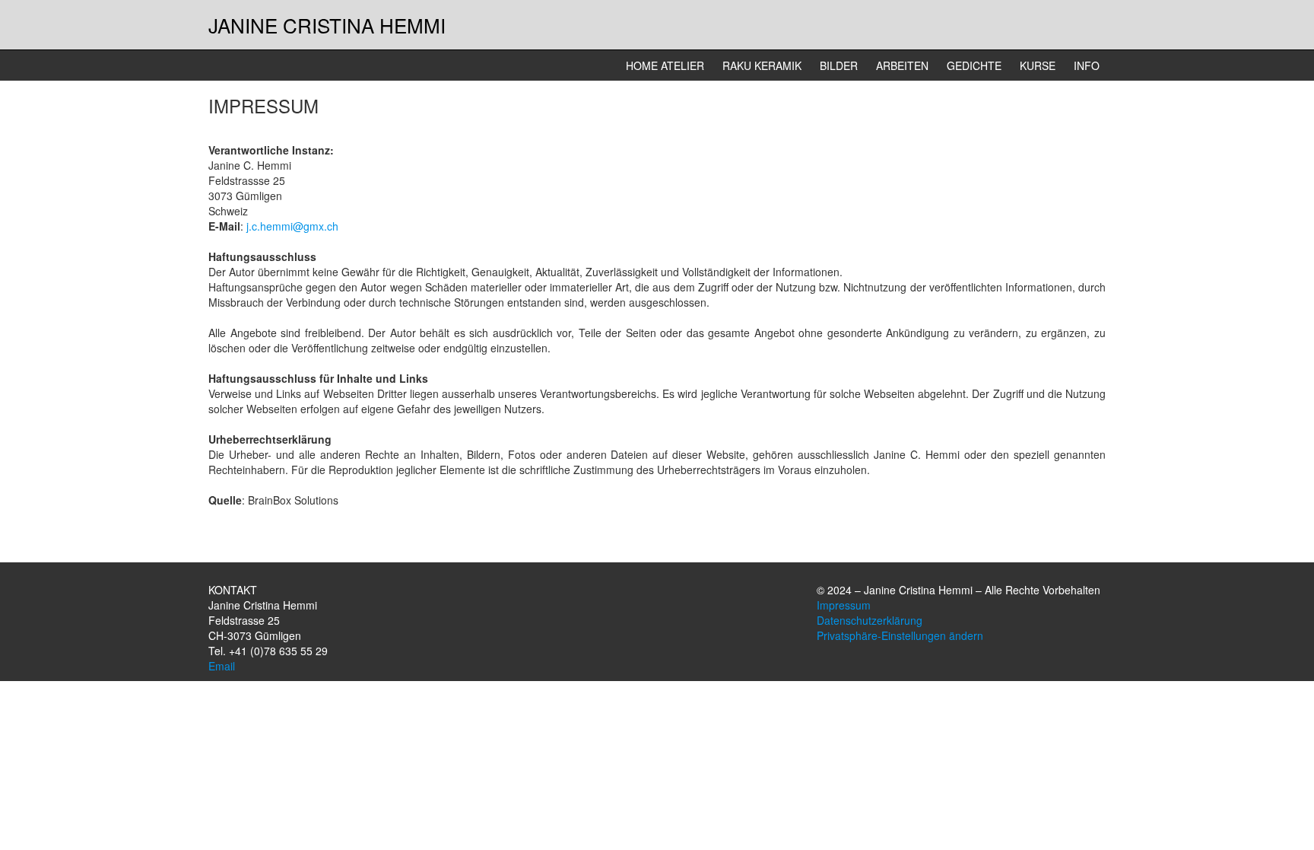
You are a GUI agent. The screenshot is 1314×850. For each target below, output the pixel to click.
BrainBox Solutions (293, 500)
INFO (1087, 65)
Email (221, 665)
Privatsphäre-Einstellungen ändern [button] (900, 635)
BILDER (839, 65)
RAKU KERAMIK (761, 65)
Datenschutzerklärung (869, 620)
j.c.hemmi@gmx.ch (292, 226)
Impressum (844, 605)
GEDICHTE (974, 65)
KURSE (1037, 65)
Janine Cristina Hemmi (327, 25)
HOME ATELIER (665, 65)
